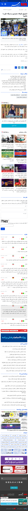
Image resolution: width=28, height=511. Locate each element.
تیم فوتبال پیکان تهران (15, 95)
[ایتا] (6, 482)
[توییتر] (15, 482)
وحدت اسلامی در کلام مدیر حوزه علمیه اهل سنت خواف (15, 352)
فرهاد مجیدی (24, 95)
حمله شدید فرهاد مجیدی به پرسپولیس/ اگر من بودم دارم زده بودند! (14, 84)
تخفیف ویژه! (9, 504)
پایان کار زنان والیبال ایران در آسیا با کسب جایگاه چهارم (15, 386)
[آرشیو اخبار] (8, 482)
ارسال (3, 229)
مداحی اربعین (4, 437)
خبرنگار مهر (21, 44)
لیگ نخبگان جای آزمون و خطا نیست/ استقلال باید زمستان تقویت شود (13, 382)
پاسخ (3, 239)
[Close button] (27, 497)
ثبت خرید (14, 126)
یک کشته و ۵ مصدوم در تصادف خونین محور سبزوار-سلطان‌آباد (14, 362)
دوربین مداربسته (21, 440)
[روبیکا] (13, 482)
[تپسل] (2, 103)
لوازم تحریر (14, 435)
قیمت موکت (24, 437)
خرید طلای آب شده (5, 435)
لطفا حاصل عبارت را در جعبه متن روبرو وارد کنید (17, 223)
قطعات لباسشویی (13, 442)
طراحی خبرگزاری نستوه (21, 508)
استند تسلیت (11, 437)
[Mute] (5, 117)
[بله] (19, 482)
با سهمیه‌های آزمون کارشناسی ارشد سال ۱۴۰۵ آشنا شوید (15, 402)
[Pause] (3, 117)
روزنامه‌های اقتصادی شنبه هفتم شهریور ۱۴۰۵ (16, 430)
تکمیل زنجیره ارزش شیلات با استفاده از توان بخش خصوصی (14, 365)
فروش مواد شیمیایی (23, 442)
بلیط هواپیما (24, 444)
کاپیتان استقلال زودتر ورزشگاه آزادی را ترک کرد (17, 79)
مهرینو (13, 447)
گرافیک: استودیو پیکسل (10, 508)
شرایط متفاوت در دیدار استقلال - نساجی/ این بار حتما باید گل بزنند (14, 87)
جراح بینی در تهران (22, 435)
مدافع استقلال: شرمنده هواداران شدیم (18, 78)
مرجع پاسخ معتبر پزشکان (8, 440)
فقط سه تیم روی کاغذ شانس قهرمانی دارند (17, 90)
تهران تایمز (9, 447)
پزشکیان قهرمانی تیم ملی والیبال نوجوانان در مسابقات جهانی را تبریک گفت (14, 392)
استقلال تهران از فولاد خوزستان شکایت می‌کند (17, 379)
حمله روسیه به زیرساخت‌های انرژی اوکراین (18, 354)
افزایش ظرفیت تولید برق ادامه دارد (19, 349)
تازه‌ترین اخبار (23, 344)
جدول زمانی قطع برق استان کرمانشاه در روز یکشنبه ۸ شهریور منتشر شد (14, 398)
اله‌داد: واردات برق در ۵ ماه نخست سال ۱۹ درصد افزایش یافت (14, 346)
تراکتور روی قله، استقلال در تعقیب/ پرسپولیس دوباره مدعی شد (13, 388)
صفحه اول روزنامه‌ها (22, 410)
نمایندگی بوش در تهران (15, 444)
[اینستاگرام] (17, 482)
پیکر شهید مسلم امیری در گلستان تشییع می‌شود (16, 395)
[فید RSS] (11, 482)
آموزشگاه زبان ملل (5, 444)
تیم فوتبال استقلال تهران (22, 97)
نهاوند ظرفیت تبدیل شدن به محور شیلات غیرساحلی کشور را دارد (13, 368)
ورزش (26, 9)
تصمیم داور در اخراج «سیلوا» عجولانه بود (18, 76)
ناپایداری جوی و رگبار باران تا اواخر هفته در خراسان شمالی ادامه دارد (14, 405)
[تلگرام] (22, 482)
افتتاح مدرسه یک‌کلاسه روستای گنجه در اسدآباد (17, 360)
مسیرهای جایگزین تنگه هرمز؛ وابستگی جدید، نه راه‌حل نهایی (14, 376)
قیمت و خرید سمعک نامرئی (21, 447)
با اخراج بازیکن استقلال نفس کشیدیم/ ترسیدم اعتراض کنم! (14, 82)
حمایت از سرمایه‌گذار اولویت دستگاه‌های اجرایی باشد (16, 357)
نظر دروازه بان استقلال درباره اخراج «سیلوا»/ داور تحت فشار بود (14, 81)
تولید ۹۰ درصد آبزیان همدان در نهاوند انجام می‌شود (16, 370)
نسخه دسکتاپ (14, 487)
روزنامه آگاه (3, 447)
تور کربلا (17, 437)
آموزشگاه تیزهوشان (5, 442)
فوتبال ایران (21, 9)
